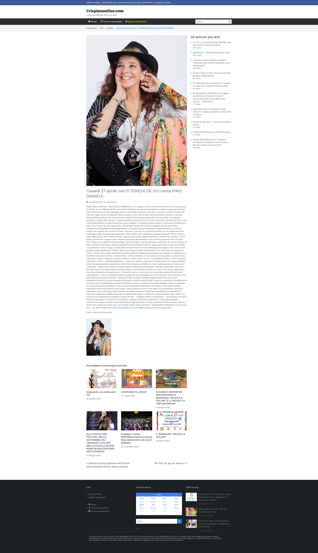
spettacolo (112, 202)
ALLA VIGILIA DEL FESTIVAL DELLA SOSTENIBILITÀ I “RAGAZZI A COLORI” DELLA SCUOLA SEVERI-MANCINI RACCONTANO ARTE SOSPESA (100, 443)
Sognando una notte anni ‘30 (101, 393)
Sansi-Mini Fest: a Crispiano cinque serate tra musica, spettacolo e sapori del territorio (212, 112)
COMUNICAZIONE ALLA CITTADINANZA (212, 132)
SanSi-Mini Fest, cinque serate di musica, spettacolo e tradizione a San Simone (214, 524)
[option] (138, 2)
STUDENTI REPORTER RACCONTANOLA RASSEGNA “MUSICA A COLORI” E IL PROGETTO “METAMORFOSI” (170, 398)
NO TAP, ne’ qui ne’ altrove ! (169, 463)
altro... (139, 529)
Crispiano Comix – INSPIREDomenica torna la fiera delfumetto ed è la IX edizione (136, 438)
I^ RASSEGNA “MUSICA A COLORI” (170, 435)
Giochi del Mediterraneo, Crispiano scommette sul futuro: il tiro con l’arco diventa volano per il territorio (153, 2)
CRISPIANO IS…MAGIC (134, 392)
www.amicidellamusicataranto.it (123, 308)
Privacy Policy (95, 494)
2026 (159, 495)
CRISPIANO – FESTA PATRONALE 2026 (211, 53)
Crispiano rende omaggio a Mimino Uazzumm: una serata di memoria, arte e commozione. (212, 63)
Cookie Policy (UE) (97, 497)
